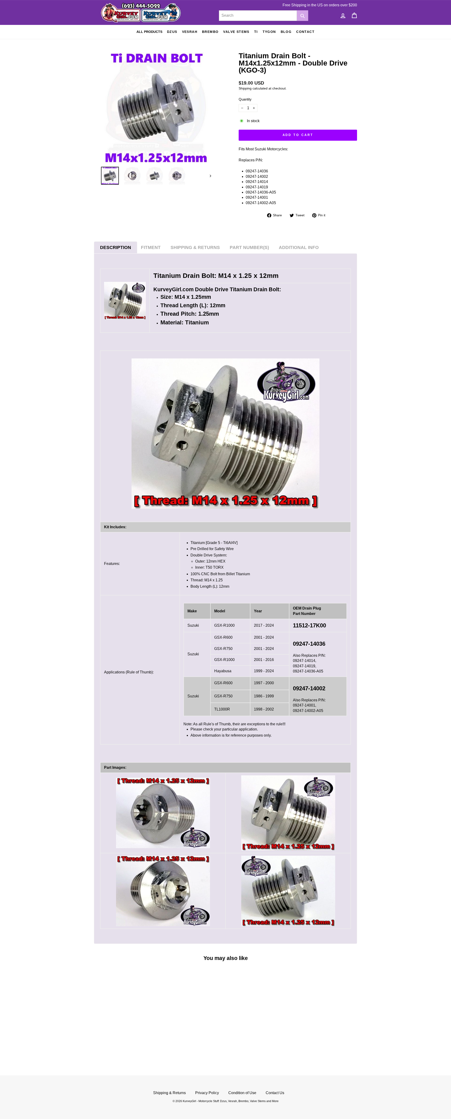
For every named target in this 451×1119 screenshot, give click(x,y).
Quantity (245, 99)
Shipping (245, 88)
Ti (256, 32)
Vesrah (189, 32)
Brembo (210, 32)
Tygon (269, 32)
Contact (305, 32)
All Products (149, 32)
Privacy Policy (207, 1093)
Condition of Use (242, 1093)
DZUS (172, 32)
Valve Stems (236, 32)
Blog (286, 32)
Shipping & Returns (169, 1093)
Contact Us (275, 1093)
